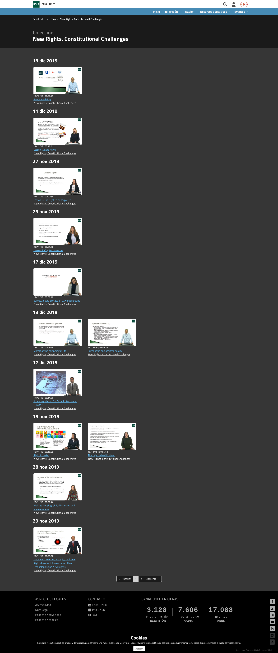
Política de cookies (46, 620)
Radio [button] (189, 11)
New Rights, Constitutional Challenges (81, 19)
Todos (53, 19)
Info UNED (98, 610)
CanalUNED (39, 19)
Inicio (156, 11)
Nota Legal (41, 610)
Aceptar (139, 648)
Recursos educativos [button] (214, 11)
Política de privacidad (48, 615)
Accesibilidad (43, 605)
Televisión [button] (171, 11)
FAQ (94, 615)
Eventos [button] (240, 11)
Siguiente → (153, 579)
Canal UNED (99, 605)
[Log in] (233, 4)
